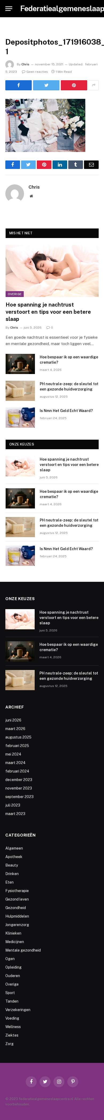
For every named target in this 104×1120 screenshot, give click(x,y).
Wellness (13, 1027)
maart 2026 (15, 729)
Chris (25, 64)
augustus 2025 (18, 737)
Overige (15, 294)
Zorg (9, 1044)
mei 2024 (13, 754)
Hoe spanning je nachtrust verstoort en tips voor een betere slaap (48, 312)
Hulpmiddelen (17, 916)
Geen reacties (37, 72)
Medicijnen (14, 942)
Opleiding (13, 967)
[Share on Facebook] (18, 85)
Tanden (11, 1001)
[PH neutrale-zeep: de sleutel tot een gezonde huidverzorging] (20, 391)
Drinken (12, 874)
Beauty (11, 865)
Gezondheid (15, 908)
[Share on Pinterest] (74, 85)
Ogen (10, 959)
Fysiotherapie (17, 891)
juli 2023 (12, 805)
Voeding (12, 1018)
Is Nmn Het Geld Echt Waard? (66, 411)
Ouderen (12, 976)
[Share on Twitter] (46, 85)
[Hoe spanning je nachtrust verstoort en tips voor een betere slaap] (52, 271)
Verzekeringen (17, 1010)
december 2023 (18, 780)
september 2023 (19, 797)
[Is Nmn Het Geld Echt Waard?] (20, 418)
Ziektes (11, 1035)
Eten (9, 882)
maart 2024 (15, 763)
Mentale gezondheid (23, 950)
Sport (10, 993)
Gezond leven (17, 899)
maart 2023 (15, 814)
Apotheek (13, 857)
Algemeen (14, 848)
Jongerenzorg (17, 925)
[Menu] (8, 9)
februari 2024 (17, 771)
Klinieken (13, 933)
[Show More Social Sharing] (94, 85)
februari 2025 (17, 746)
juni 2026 (13, 720)
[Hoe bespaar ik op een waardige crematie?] (20, 364)
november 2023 (18, 788)
